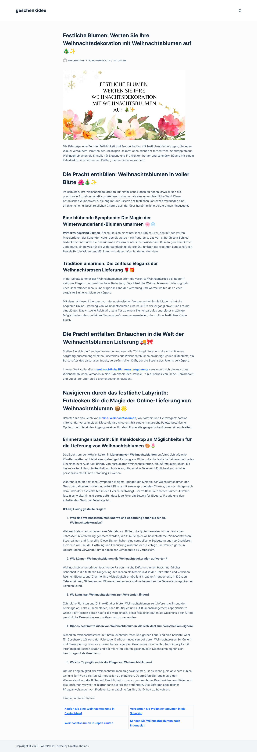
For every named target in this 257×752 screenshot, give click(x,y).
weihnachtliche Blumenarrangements (122, 369)
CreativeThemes (78, 746)
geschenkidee (31, 10)
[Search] (240, 10)
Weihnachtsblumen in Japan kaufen (89, 723)
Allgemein (120, 60)
